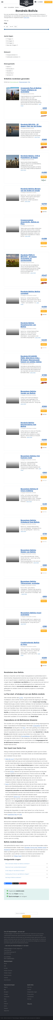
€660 (45, 565)
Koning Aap (10, 68)
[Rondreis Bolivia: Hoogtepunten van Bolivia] (12, 328)
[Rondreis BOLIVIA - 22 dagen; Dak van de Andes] (12, 130)
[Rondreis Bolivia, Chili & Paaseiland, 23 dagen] (12, 161)
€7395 (44, 375)
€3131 (45, 108)
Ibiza (5, 999)
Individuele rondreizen (13, 57)
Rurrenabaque (25, 736)
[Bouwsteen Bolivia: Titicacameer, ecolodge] (12, 587)
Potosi (12, 771)
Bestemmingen (8, 961)
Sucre (7, 784)
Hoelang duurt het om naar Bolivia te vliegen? (17, 874)
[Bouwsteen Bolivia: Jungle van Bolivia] (12, 396)
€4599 (44, 238)
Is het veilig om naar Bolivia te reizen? (15, 870)
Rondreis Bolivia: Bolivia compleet (30, 292)
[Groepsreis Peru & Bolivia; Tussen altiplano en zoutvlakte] (12, 93)
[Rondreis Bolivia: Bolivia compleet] (12, 297)
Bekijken (43, 112)
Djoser (8, 66)
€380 (45, 626)
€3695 (44, 139)
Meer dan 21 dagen (12, 45)
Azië (5, 966)
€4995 (44, 172)
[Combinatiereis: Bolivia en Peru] (12, 648)
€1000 (44, 406)
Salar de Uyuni (9, 759)
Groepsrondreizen (12, 55)
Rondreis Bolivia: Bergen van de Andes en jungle (31, 190)
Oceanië (6, 977)
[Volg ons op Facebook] (35, 1)
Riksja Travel (18, 856)
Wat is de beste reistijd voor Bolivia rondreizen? (17, 863)
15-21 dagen (10, 43)
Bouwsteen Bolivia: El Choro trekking (29, 490)
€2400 (44, 340)
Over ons (29, 987)
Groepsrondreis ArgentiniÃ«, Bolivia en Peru (30, 222)
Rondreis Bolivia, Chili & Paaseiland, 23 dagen (30, 157)
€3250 (44, 658)
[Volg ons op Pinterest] (33, 1006)
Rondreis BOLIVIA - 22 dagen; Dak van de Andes (31, 125)
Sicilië (5, 1006)
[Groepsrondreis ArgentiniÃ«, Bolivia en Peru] (12, 225)
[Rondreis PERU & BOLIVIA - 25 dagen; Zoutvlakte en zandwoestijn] (12, 260)
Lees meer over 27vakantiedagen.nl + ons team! (16, 945)
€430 (45, 504)
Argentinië (10, 814)
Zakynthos (6, 1010)
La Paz (21, 697)
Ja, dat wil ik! (26, 916)
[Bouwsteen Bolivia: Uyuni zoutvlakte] (12, 618)
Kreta (5, 1001)
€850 (45, 596)
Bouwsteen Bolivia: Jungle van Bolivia (28, 392)
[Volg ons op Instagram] (31, 1006)
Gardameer (6, 996)
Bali (5, 989)
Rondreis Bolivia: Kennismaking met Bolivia (28, 424)
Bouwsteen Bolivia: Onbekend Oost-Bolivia (30, 521)
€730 (45, 534)
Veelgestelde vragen (32, 992)
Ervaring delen (48, 1)
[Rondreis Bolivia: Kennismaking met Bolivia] (12, 428)
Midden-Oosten (8, 973)
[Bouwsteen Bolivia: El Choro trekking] (12, 494)
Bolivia (17, 7)
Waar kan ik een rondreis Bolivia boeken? (15, 867)
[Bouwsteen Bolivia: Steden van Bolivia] (12, 555)
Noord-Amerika (7, 975)
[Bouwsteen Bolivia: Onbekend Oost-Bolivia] (12, 525)
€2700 (44, 204)
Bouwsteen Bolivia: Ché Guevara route (30, 457)
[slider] (4, 29)
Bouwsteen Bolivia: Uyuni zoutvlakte (31, 614)
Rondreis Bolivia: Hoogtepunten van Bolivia (28, 325)
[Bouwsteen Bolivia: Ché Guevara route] (12, 461)
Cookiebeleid (30, 996)
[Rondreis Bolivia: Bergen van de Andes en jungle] (12, 194)
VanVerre (9, 75)
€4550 (44, 307)
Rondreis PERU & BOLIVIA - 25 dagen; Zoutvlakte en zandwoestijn (29, 257)
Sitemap (29, 999)
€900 (45, 472)
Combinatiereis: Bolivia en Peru (30, 643)
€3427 (44, 275)
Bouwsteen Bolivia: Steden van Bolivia (28, 551)
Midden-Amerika (8, 970)
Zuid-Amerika (11, 7)
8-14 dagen (10, 41)
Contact (29, 989)
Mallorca (6, 1003)
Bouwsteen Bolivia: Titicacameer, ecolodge (30, 582)
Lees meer (26, 17)
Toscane (6, 1008)
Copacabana (36, 725)
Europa (5, 968)
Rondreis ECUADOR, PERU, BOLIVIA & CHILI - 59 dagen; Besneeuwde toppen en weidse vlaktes (31, 359)
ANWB (40, 847)
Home (5, 7)
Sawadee (9, 70)
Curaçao (6, 994)
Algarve (6, 987)
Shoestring (10, 73)
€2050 (44, 440)
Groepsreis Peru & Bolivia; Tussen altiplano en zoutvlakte (31, 90)
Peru (24, 728)
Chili (20, 814)
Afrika (5, 963)
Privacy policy (30, 994)
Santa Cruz (17, 796)
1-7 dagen (9, 39)
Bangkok (6, 992)
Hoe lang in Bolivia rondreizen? (13, 877)
